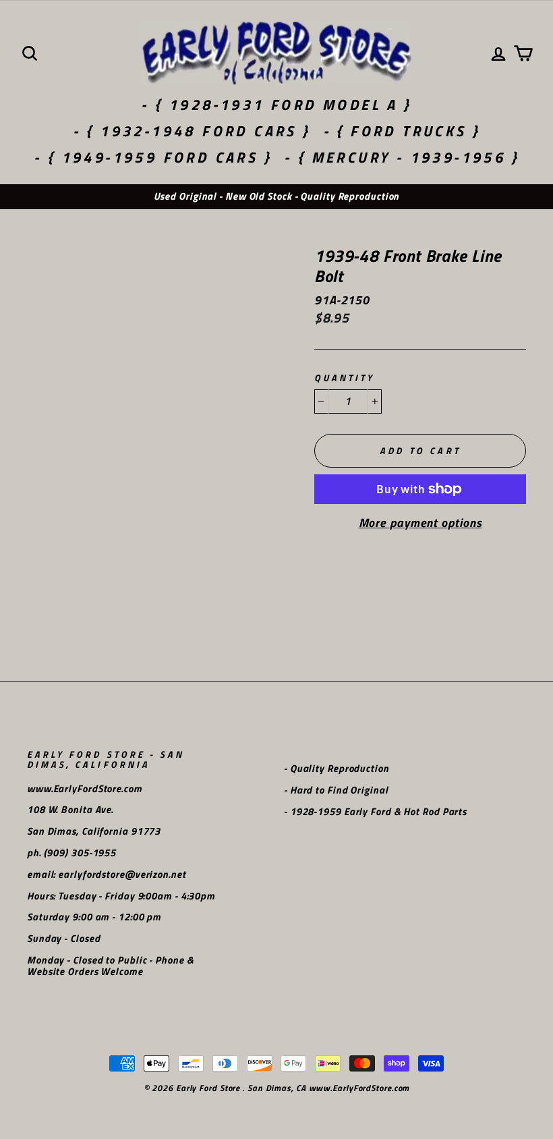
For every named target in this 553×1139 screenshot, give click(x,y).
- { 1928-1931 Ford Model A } (276, 104)
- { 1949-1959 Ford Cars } (152, 157)
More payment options (420, 523)
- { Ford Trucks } (402, 130)
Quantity (344, 378)
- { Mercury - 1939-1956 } (402, 157)
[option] (276, 196)
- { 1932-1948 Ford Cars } (192, 130)
